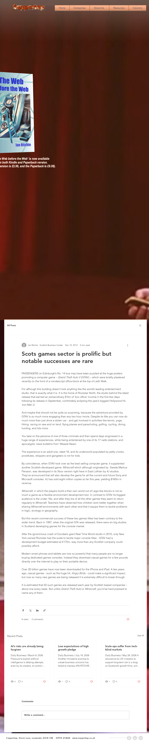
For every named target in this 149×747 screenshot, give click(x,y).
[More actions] (127, 345)
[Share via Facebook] (23, 610)
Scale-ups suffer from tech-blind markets (121, 648)
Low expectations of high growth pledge (73, 648)
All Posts (11, 325)
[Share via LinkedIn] (37, 610)
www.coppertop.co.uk (83, 738)
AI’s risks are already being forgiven (27, 648)
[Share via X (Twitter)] (30, 610)
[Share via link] (44, 610)
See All (141, 635)
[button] (140, 325)
